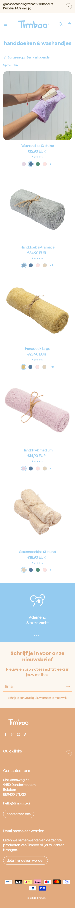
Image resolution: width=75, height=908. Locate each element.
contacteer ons (19, 814)
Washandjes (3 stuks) (37, 146)
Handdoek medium (38, 450)
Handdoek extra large (38, 247)
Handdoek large (37, 348)
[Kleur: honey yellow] (23, 367)
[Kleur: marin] (31, 164)
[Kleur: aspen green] (38, 164)
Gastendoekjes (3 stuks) (37, 552)
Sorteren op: (16, 57)
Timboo (41, 898)
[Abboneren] (68, 687)
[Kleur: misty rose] (45, 164)
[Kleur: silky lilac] (24, 164)
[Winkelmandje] (69, 24)
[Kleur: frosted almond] (45, 265)
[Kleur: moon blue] (24, 265)
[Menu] (5, 24)
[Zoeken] (60, 24)
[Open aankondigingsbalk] (69, 6)
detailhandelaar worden (25, 860)
